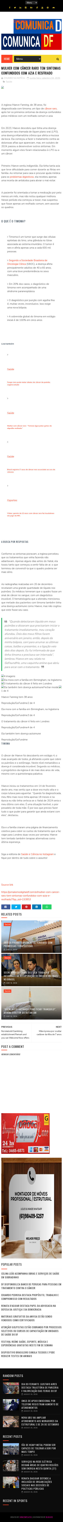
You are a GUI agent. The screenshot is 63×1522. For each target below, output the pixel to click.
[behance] (31, 7)
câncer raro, (51, 108)
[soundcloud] (53, 7)
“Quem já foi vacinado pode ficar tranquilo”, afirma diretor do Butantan (30, 1010)
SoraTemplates (26, 1517)
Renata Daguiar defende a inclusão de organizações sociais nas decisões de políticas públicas (36, 1483)
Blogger (49, 1517)
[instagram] (26, 7)
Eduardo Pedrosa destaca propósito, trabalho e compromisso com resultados (30, 1296)
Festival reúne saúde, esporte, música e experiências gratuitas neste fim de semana (27, 1343)
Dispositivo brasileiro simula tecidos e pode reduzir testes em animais (28, 1354)
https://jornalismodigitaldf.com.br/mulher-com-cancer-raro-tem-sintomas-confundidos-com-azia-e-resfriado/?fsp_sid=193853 (30, 895)
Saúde (9, 81)
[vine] (37, 7)
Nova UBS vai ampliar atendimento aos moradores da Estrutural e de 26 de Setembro (40, 1421)
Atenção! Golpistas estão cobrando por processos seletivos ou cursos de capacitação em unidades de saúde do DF (31, 1330)
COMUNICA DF (23, 21)
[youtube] (42, 7)
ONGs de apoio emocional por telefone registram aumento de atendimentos (39, 1404)
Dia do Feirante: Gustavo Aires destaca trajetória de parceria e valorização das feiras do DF (39, 1387)
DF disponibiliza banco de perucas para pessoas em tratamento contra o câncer (31, 1286)
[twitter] (15, 7)
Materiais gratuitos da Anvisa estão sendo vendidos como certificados (26, 1318)
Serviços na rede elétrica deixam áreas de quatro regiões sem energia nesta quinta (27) (39, 1465)
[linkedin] (20, 7)
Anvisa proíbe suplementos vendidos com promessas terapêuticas (28, 944)
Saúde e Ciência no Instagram (37, 854)
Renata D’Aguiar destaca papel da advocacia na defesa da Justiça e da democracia (28, 1307)
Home (7, 59)
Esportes (12, 500)
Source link (7, 884)
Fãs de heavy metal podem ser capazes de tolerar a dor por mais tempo (38, 1448)
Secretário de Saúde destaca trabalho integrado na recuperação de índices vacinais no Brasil (31, 976)
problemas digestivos (22, 176)
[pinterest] (48, 7)
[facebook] (9, 7)
